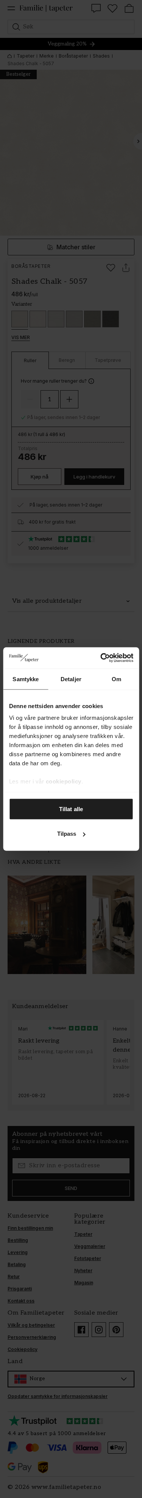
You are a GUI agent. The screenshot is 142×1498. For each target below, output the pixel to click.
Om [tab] (116, 679)
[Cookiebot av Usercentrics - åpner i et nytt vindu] (101, 658)
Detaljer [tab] (71, 679)
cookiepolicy (63, 781)
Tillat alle (71, 808)
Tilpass (66, 833)
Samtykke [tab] (25, 679)
